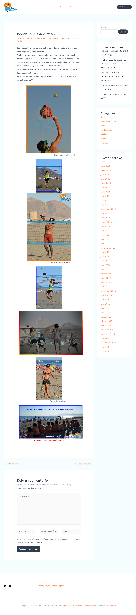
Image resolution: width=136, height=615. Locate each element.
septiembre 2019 (108, 209)
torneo (62, 38)
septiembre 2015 (108, 291)
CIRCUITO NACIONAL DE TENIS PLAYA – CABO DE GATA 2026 (112, 76)
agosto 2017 (106, 235)
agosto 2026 (106, 161)
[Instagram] (5, 586)
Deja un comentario (25, 38)
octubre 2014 (107, 338)
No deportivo (106, 130)
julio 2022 (105, 205)
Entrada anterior (12, 464)
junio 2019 (105, 217)
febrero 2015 (106, 321)
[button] (124, 7)
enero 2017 (106, 243)
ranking (104, 134)
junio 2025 (105, 179)
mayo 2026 (105, 166)
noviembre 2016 (108, 248)
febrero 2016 (106, 274)
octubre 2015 (107, 286)
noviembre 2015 (108, 282)
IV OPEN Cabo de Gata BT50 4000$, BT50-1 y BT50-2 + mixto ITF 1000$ (113, 64)
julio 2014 (105, 351)
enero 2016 (106, 278)
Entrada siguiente (84, 464)
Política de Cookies (89, 606)
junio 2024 (105, 192)
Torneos (73, 7)
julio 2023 (105, 200)
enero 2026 (106, 170)
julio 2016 (105, 256)
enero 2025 (106, 183)
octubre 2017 (107, 230)
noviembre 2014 (108, 334)
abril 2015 (105, 312)
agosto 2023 (106, 196)
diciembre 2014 (107, 330)
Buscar (103, 27)
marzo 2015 (106, 317)
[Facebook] (10, 586)
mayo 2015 (105, 308)
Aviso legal (62, 606)
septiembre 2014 (108, 343)
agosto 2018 (106, 222)
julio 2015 (105, 299)
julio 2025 (105, 174)
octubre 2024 (107, 187)
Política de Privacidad (74, 606)
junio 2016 (105, 261)
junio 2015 (105, 304)
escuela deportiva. (43, 38)
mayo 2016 (105, 265)
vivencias (69, 38)
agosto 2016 (106, 252)
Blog (103, 117)
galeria (55, 38)
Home (62, 7)
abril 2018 (105, 226)
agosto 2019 (106, 213)
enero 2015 (106, 325)
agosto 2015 (106, 295)
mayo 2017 (105, 239)
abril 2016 (105, 269)
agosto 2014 (106, 347)
